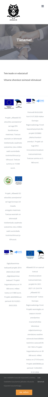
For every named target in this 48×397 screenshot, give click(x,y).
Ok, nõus (24, 392)
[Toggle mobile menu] (42, 6)
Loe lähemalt (41, 379)
